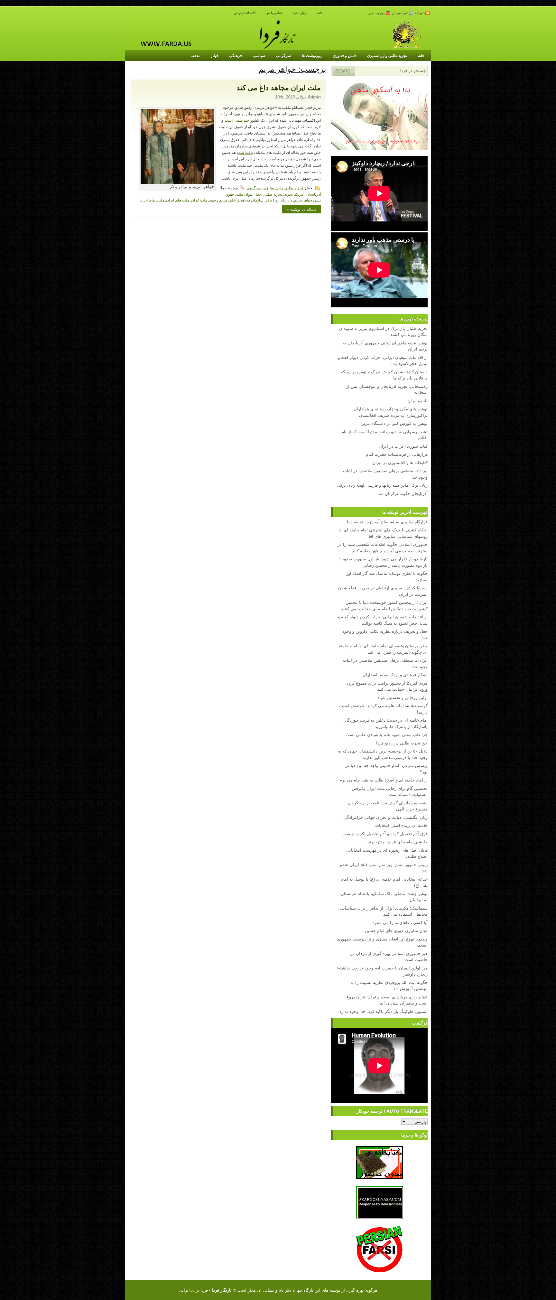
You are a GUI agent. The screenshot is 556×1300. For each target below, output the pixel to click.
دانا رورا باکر (275, 199)
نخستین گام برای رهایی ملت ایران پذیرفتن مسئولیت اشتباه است (390, 791)
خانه (320, 13)
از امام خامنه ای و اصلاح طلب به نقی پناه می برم (383, 780)
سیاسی (259, 55)
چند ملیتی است (237, 120)
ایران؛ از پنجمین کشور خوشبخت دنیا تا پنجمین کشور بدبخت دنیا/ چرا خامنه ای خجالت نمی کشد (384, 605)
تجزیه (288, 194)
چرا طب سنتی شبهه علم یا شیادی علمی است (387, 734)
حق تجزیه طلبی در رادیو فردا (402, 743)
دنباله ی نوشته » (301, 209)
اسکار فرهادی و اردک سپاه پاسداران (395, 674)
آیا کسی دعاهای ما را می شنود (400, 922)
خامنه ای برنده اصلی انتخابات (401, 825)
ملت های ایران (177, 199)
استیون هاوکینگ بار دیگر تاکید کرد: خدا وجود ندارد (383, 1011)
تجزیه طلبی (273, 194)
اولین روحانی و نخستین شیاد (402, 697)
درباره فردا (299, 13)
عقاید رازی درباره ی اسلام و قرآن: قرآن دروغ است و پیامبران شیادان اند (387, 1000)
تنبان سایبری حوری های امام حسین (396, 930)
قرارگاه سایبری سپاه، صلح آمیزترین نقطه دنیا (387, 522)
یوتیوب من (377, 13)
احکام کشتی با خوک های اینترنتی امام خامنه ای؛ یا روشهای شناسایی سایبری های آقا (383, 533)
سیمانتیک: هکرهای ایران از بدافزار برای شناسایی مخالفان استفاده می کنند (384, 911)
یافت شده (245, 152)
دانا (289, 199)
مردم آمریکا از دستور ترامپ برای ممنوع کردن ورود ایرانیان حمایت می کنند (386, 686)
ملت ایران (199, 199)
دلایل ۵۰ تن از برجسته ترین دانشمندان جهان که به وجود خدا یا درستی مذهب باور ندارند (383, 754)
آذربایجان (313, 194)
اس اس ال (400, 13)
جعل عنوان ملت (249, 194)
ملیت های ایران (152, 199)
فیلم (214, 55)
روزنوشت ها (312, 55)
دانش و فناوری (344, 55)
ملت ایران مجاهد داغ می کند (278, 88)
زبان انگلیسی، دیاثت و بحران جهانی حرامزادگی (386, 817)
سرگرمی (283, 55)
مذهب (195, 55)
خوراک (420, 13)
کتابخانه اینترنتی (245, 13)
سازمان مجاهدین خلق (246, 199)
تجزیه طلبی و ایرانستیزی (387, 55)
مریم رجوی (218, 199)
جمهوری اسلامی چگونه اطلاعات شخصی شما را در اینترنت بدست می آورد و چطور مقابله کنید (383, 547)
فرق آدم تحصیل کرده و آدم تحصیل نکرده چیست (385, 833)
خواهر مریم (303, 199)
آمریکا (299, 194)
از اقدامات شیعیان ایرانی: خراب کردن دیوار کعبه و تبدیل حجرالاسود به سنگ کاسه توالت (383, 619)
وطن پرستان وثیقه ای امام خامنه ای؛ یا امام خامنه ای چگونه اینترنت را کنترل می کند (383, 648)
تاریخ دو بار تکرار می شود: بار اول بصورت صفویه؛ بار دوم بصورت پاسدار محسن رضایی (383, 562)
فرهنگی (235, 55)
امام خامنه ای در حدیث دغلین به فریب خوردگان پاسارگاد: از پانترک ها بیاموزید (385, 723)
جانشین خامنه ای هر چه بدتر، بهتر (398, 841)
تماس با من (273, 13)
